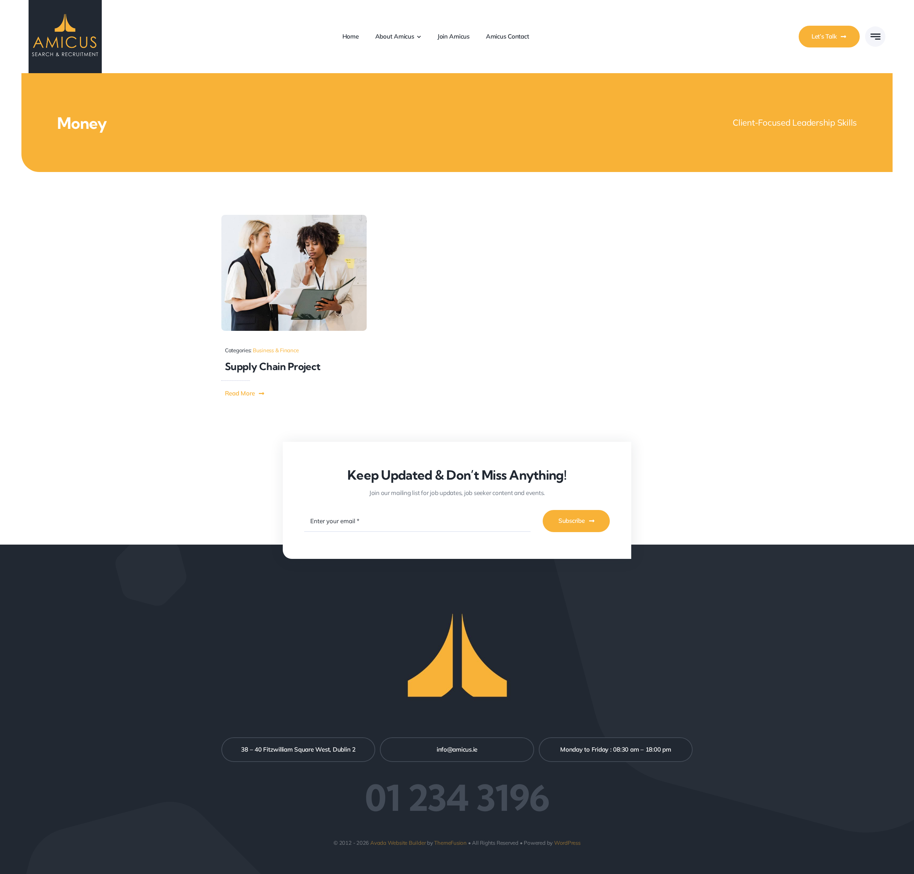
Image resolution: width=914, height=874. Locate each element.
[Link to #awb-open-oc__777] (875, 36)
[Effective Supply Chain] (294, 218)
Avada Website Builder (398, 842)
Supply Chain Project (273, 366)
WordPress (567, 842)
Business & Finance (275, 350)
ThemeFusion (450, 842)
